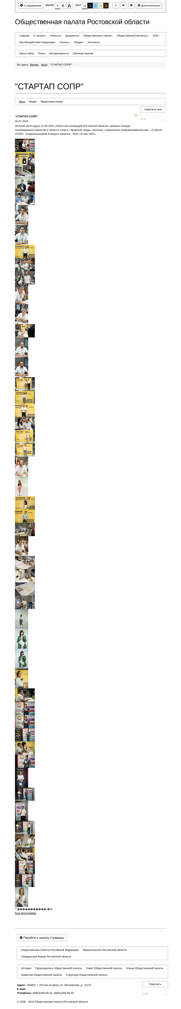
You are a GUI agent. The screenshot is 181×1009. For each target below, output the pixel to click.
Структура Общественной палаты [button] (86, 974)
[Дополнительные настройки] (131, 5)
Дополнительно (150, 5)
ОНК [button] (155, 35)
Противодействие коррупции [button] (36, 42)
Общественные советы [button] (97, 35)
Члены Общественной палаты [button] (144, 968)
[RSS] (136, 115)
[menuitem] (24, 35)
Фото (44, 64)
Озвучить (155, 984)
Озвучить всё (153, 109)
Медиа (34, 64)
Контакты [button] (93, 42)
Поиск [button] (41, 53)
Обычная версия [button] (83, 53)
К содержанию (32, 5)
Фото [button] (22, 101)
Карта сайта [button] (26, 53)
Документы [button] (72, 35)
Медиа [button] (78, 42)
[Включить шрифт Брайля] (116, 5)
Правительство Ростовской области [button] (105, 949)
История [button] (26, 968)
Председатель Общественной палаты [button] (58, 968)
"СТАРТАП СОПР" (61, 64)
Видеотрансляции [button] (52, 101)
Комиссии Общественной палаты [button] (41, 974)
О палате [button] (39, 35)
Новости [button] (55, 35)
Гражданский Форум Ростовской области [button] (46, 956)
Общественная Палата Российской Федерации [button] (50, 949)
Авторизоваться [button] (59, 53)
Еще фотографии (25, 913)
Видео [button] (33, 101)
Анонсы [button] (64, 42)
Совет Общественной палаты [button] (104, 968)
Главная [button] (24, 35)
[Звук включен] (124, 5)
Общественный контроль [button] (132, 35)
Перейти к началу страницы (43, 937)
